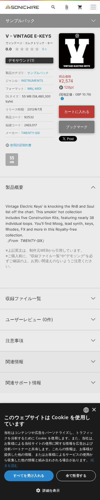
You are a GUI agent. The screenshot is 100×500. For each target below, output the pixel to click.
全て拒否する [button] (76, 475)
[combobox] (86, 410)
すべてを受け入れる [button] (28, 475)
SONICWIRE (22, 7)
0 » (44, 49)
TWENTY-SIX (30, 133)
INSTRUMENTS (32, 81)
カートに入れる (76, 111)
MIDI (38, 89)
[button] (50, 490)
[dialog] (50, 451)
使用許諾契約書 (18, 145)
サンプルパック (38, 73)
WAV (30, 89)
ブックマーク (77, 127)
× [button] (94, 410)
